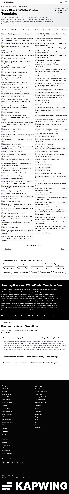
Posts (16, 272)
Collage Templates (7, 417)
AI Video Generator (41, 391)
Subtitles (4, 391)
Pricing (4, 434)
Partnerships (5, 440)
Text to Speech (40, 399)
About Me (55, 29)
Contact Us (38, 427)
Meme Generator (7, 394)
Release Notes (6, 445)
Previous (8, 249)
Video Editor (5, 389)
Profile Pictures (59, 272)
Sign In (62, 2)
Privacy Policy (6, 450)
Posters (34, 272)
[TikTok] (17, 462)
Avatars (48, 265)
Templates (8, 6)
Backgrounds (59, 265)
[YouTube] (8, 462)
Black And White (22, 6)
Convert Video (6, 397)
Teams (37, 425)
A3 (49, 29)
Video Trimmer (6, 399)
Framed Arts (52, 269)
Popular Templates (7, 422)
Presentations (45, 272)
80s (43, 29)
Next (62, 249)
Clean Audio (38, 394)
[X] (3, 462)
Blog (36, 419)
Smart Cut (38, 389)
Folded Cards (30, 269)
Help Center (39, 417)
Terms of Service (7, 453)
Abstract (64, 29)
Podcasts (7, 272)
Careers (4, 437)
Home (2, 6)
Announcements (37, 265)
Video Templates (7, 411)
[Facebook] (22, 462)
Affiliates (4, 442)
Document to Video (41, 402)
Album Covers (23, 265)
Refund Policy (6, 448)
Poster (14, 6)
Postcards (25, 272)
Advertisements (9, 265)
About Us (38, 411)
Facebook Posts (9, 269)
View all (4, 405)
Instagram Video (7, 419)
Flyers (20, 269)
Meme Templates (7, 414)
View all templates (37, 260)
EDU (36, 422)
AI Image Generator (41, 397)
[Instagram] (13, 462)
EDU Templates (6, 425)
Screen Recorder (7, 402)
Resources (38, 414)
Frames (41, 269)
